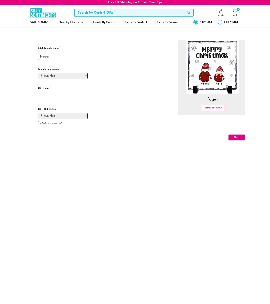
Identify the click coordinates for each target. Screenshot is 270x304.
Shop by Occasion (71, 22)
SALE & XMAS (39, 22)
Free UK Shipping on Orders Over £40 (135, 2)
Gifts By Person (167, 22)
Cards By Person (104, 22)
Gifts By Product (136, 22)
